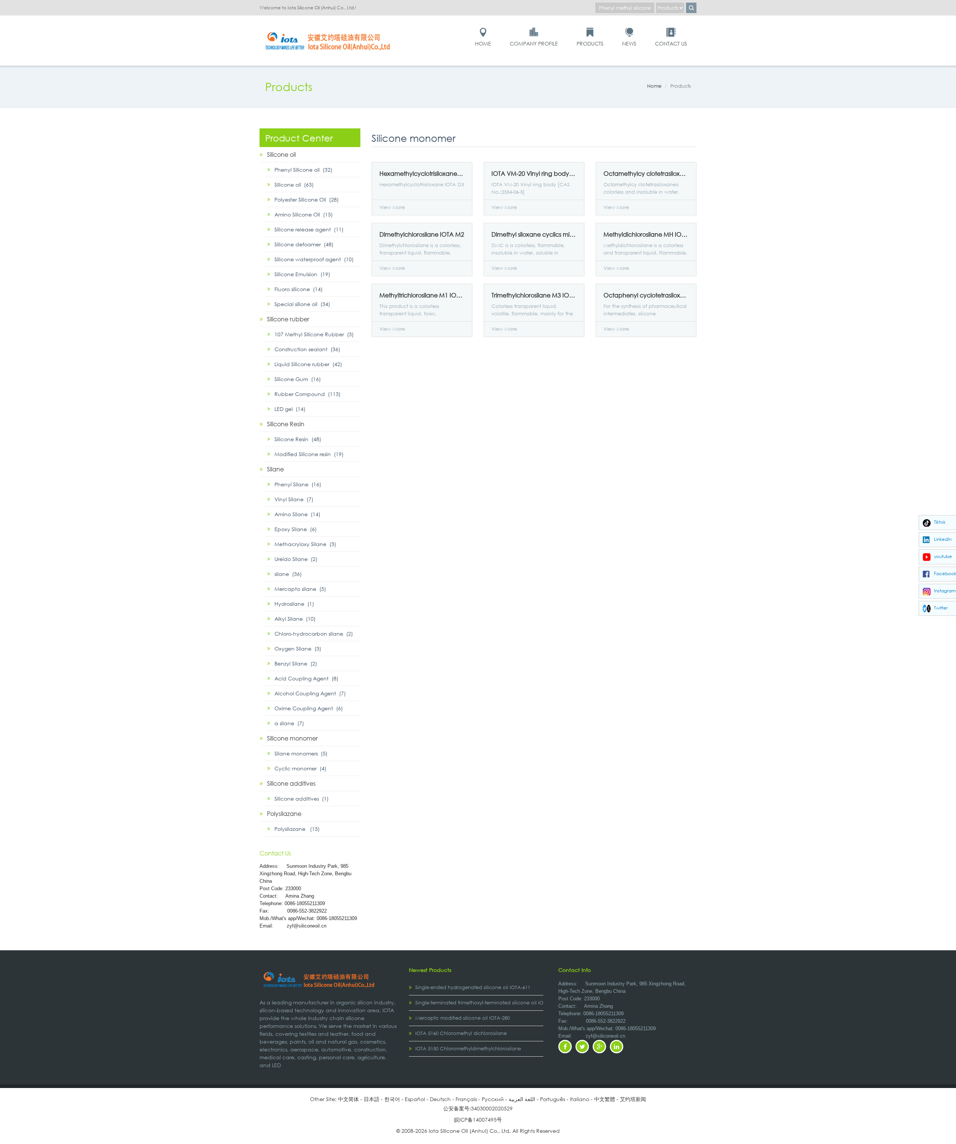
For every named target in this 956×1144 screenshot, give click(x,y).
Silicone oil (281, 154)
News (629, 43)
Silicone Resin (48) (297, 439)
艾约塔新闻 (633, 1099)
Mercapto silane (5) (300, 588)
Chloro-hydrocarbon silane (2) (313, 633)
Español (415, 1099)
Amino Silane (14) (297, 514)
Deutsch (440, 1099)
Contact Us (671, 43)
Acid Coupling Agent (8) (306, 678)
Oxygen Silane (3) (297, 648)
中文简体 (348, 1099)
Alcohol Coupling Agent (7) (310, 693)
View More (392, 207)
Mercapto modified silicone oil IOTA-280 (462, 1018)
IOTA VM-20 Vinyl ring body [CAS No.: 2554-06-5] (534, 173)
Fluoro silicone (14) (298, 289)
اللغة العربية (522, 1099)
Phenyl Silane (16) (297, 484)
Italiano (579, 1099)
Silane (275, 469)
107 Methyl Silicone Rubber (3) (314, 334)
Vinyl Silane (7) (293, 499)
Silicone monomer (292, 738)
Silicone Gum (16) (297, 379)
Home (483, 43)
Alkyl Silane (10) (295, 618)
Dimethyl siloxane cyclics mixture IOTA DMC (534, 234)
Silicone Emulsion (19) (302, 274)
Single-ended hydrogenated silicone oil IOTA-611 (472, 987)
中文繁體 (604, 1099)
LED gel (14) (289, 408)
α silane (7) (289, 723)
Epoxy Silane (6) (295, 529)
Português (552, 1099)
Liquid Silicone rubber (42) (308, 364)
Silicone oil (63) (294, 184)
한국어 (392, 1099)
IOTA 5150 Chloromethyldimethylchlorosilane (468, 1048)
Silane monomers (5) (301, 753)
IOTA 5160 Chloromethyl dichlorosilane (461, 1033)
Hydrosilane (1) (294, 603)
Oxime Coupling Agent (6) (308, 708)
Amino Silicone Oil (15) (303, 214)
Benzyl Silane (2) (295, 663)
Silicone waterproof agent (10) (314, 259)
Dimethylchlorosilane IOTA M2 (421, 234)
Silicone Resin (285, 424)
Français (466, 1099)
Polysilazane (284, 813)
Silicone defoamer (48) (303, 244)
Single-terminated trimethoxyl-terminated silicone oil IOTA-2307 (488, 1003)
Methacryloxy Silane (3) (305, 544)
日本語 (371, 1099)
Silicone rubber (288, 319)
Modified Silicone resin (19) (309, 454)
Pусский (493, 1099)
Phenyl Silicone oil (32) (303, 169)
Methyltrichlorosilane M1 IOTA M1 (422, 295)
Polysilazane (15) (297, 828)
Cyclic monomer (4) (300, 768)
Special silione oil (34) (302, 304)
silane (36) (288, 573)
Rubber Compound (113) (307, 394)
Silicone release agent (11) (309, 229)
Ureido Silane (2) (295, 558)
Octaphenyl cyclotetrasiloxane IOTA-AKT (646, 295)
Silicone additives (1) (301, 798)
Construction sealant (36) (307, 349)
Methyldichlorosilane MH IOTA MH (646, 234)
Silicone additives (291, 783)
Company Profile (534, 43)
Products (590, 43)
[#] (329, 30)
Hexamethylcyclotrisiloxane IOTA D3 (422, 173)
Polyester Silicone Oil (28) (306, 199)
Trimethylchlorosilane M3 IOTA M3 (534, 295)
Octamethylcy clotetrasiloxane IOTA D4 (646, 173)
